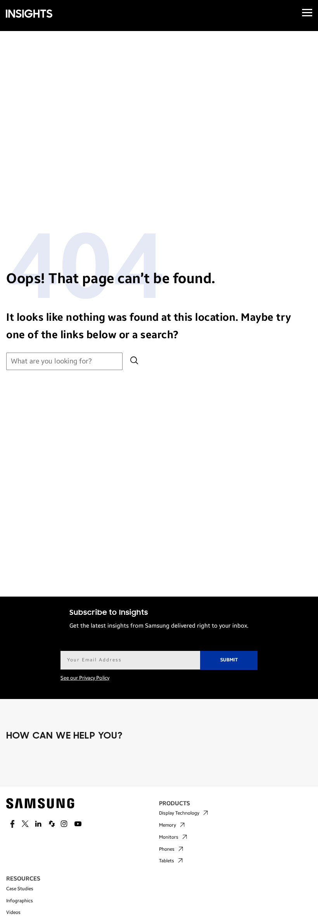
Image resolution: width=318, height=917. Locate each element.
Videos (13, 912)
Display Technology (179, 813)
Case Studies (19, 888)
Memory (167, 825)
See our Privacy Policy (84, 678)
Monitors (168, 837)
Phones (167, 849)
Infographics (19, 900)
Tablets (166, 860)
